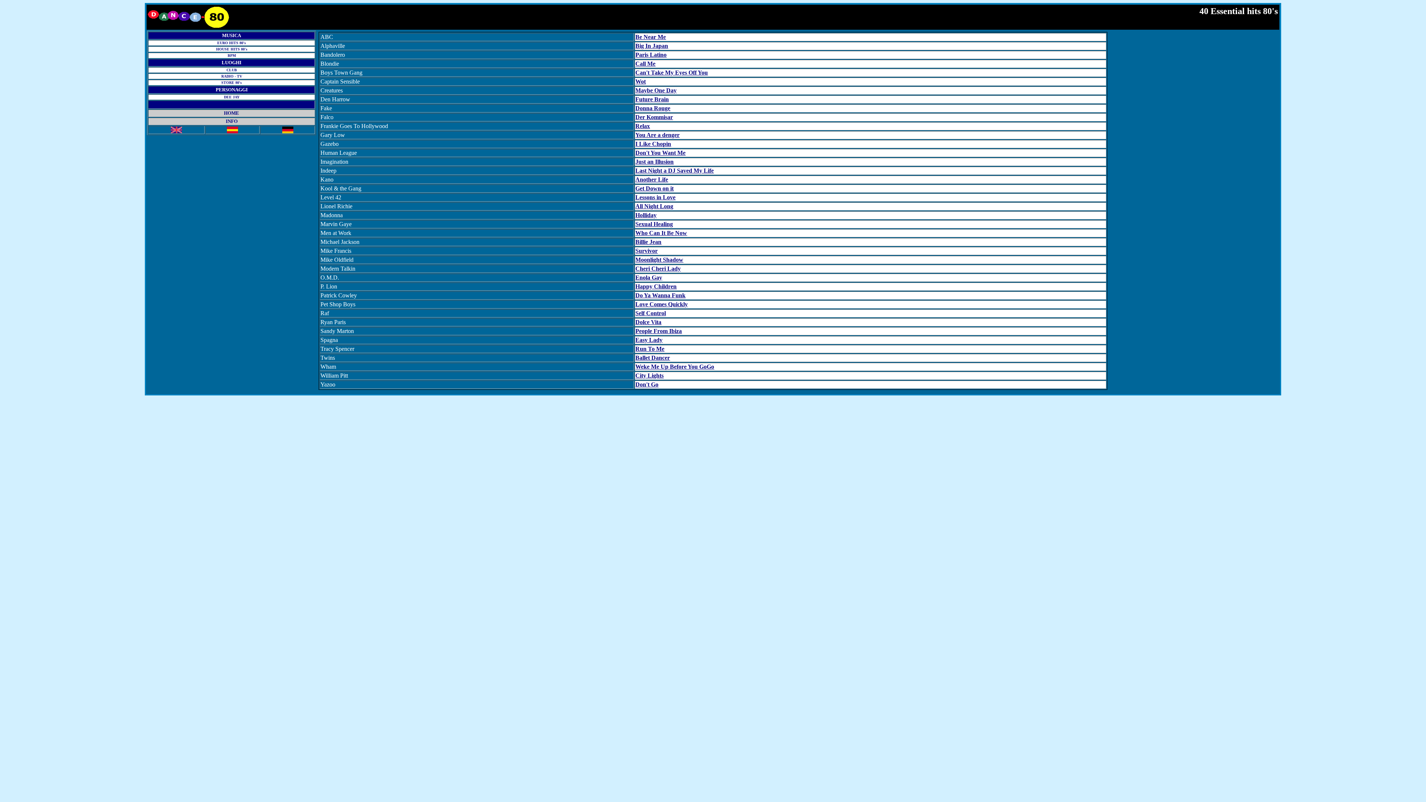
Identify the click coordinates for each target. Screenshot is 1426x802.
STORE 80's (231, 83)
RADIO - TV (231, 76)
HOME (231, 113)
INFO (232, 121)
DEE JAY (232, 97)
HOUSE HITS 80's (231, 49)
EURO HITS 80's (231, 43)
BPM (232, 55)
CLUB (232, 70)
